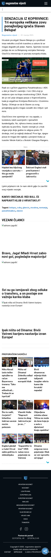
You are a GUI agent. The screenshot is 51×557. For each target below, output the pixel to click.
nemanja (43, 207)
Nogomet (25, 488)
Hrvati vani (25, 515)
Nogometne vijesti (9, 35)
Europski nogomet (25, 498)
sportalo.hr (33, 538)
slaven (19, 211)
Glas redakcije (25, 512)
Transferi (25, 522)
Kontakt (7, 552)
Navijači (25, 502)
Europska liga (25, 495)
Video (25, 519)
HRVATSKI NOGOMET (25, 484)
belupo (12, 207)
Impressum (18, 552)
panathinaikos (8, 211)
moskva (34, 207)
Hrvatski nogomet (25, 509)
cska (19, 207)
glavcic (26, 207)
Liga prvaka (25, 491)
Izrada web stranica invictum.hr (25, 549)
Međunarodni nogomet (25, 505)
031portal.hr (18, 538)
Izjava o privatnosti (33, 552)
